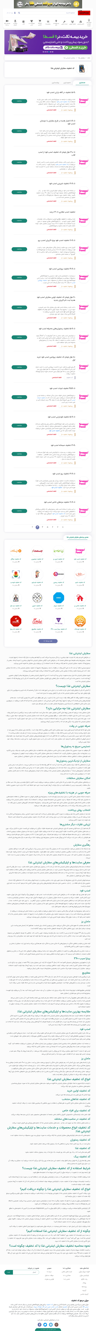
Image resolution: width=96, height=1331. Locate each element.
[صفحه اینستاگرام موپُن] (56, 1325)
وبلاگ (84, 1283)
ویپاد (35, 1307)
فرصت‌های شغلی (67, 1272)
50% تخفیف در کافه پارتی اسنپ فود (60, 92)
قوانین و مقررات (49, 1279)
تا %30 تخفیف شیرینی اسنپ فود (62, 183)
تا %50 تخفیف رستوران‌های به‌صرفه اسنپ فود (57, 328)
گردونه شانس (84, 1294)
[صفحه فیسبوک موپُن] (39, 1325)
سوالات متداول (49, 1275)
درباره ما (49, 1272)
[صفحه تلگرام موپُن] (51, 1325)
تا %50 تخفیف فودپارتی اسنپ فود (61, 417)
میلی (49, 1307)
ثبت (8, 1272)
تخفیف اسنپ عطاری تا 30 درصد (62, 212)
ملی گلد (44, 1307)
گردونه (84, 1290)
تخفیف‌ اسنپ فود (56, 487)
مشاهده (19, 101)
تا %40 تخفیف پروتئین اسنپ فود (62, 269)
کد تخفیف (49, 1304)
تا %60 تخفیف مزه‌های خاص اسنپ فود (59, 502)
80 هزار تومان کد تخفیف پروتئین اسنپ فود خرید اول (56, 359)
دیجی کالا (85, 1307)
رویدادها (84, 1287)
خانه (88, 58)
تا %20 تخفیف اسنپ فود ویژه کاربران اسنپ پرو (56, 240)
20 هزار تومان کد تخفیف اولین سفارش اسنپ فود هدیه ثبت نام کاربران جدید (56, 299)
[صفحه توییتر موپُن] (45, 1325)
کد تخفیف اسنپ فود (63, 102)
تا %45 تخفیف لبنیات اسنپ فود (62, 388)
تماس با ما (67, 1279)
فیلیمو (65, 1307)
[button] (52, 51)
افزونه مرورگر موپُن (84, 1272)
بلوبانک (39, 1307)
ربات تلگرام (84, 1279)
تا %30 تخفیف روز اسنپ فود (63, 473)
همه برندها (48, 641)
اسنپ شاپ (54, 1307)
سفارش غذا (81, 58)
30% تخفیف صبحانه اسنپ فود (63, 445)
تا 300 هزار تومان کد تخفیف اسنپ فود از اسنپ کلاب (56, 154)
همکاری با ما (66, 1275)
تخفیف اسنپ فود (54, 431)
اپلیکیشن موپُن (84, 1275)
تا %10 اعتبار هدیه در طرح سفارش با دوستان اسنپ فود (57, 122)
